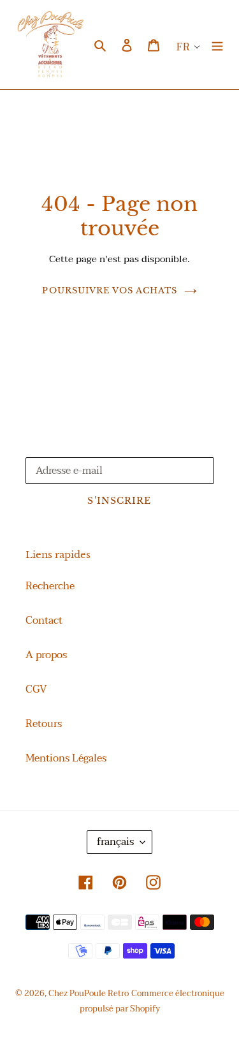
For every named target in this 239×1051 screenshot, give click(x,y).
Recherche (50, 586)
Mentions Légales (65, 758)
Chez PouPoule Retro (88, 994)
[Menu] (217, 45)
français (115, 842)
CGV (36, 689)
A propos (46, 655)
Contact (43, 620)
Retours (43, 724)
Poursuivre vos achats (109, 290)
